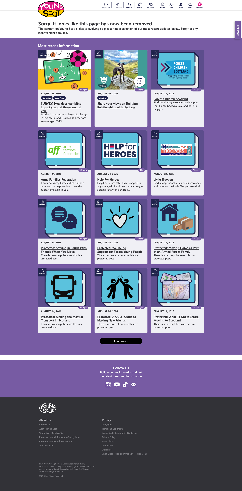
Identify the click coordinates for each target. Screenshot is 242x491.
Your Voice (59, 98)
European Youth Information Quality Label (59, 437)
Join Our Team (46, 445)
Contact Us (44, 424)
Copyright (107, 424)
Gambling (47, 98)
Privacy (106, 420)
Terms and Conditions (112, 428)
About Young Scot (48, 428)
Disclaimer (107, 449)
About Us (45, 420)
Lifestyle (102, 98)
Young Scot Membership (51, 433)
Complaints (107, 445)
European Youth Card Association (55, 441)
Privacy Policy (108, 437)
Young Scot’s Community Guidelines (119, 433)
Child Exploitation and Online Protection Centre (125, 453)
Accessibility (108, 441)
